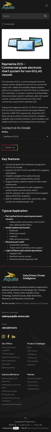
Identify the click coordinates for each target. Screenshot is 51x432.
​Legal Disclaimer (33, 389)
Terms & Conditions (34, 378)
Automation (6, 364)
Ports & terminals (8, 394)
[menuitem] (12, 425)
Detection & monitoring (10, 357)
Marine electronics (9, 361)
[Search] (45, 16)
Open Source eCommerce (38, 428)
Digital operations (8, 368)
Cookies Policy (32, 385)
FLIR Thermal (32, 351)
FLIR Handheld (32, 361)
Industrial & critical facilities (12, 404)
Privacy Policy (32, 382)
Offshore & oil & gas (9, 391)
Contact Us (10, 148)
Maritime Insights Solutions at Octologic (31, 303)
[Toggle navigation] (46, 5)
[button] (25, 418)
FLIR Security (32, 358)
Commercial (9, 24)
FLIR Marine (31, 354)
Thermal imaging (8, 354)
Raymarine (31, 365)
